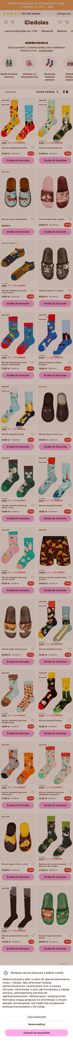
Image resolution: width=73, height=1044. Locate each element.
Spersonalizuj (36, 1024)
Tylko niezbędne (36, 1016)
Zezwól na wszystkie (36, 1032)
